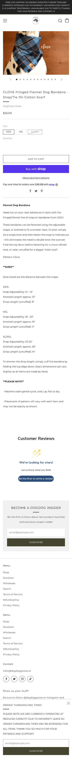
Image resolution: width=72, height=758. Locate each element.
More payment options (36, 177)
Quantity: (7, 138)
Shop (6, 572)
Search (7, 588)
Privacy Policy (11, 605)
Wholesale (9, 583)
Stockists (8, 577)
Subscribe (36, 542)
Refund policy (11, 599)
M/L (21, 131)
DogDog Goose (12, 106)
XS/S (8, 131)
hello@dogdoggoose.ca (17, 670)
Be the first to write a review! (36, 478)
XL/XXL (35, 131)
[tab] (16, 79)
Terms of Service (12, 594)
